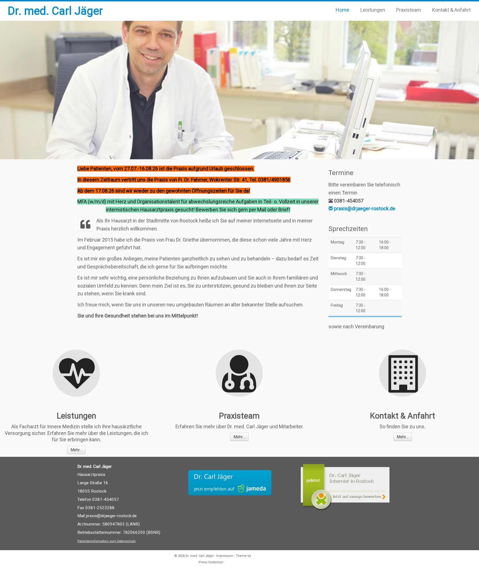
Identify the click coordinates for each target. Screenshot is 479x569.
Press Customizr (211, 562)
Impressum (224, 556)
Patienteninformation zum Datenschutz (106, 541)
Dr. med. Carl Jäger (55, 10)
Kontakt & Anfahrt (451, 10)
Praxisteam (408, 10)
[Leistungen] (76, 373)
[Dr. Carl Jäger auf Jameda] (229, 483)
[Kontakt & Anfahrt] (402, 373)
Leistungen (372, 10)
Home (342, 10)
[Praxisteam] (239, 373)
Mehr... (76, 450)
